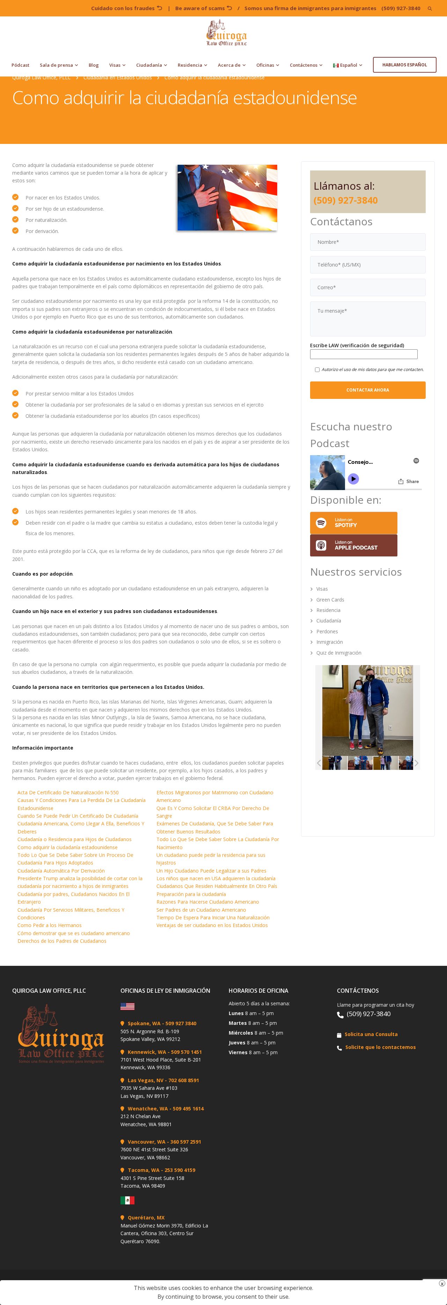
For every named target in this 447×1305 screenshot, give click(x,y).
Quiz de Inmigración (338, 652)
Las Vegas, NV (145, 1080)
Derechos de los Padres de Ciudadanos (62, 941)
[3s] (326, 763)
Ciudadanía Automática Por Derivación (61, 870)
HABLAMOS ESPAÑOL (404, 65)
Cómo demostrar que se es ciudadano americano (73, 933)
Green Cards (330, 599)
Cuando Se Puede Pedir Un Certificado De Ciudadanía (77, 815)
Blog (94, 65)
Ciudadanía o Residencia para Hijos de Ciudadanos (74, 839)
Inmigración (329, 642)
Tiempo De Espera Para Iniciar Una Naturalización (213, 917)
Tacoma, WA (144, 1170)
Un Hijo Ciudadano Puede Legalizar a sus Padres (211, 870)
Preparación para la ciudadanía (191, 894)
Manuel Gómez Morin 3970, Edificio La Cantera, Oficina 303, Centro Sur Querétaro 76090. (164, 1233)
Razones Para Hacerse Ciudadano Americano (207, 901)
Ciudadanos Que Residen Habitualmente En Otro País (216, 886)
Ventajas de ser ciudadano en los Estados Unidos (212, 925)
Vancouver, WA (147, 1141)
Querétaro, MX (146, 1217)
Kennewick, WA (147, 1052)
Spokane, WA (144, 1023)
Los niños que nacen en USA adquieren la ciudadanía (216, 878)
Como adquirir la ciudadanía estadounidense (67, 847)
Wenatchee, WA (148, 1108)
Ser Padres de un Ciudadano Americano (201, 909)
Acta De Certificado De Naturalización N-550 (68, 792)
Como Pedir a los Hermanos (49, 925)
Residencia (190, 65)
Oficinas (265, 65)
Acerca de (229, 65)
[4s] (403, 763)
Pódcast (20, 65)
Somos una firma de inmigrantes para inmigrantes (310, 8)
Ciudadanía (149, 65)
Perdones (327, 631)
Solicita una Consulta (371, 1034)
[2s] (377, 763)
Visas (114, 65)
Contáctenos (303, 65)
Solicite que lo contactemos (380, 1047)
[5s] (352, 763)
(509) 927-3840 (400, 8)
